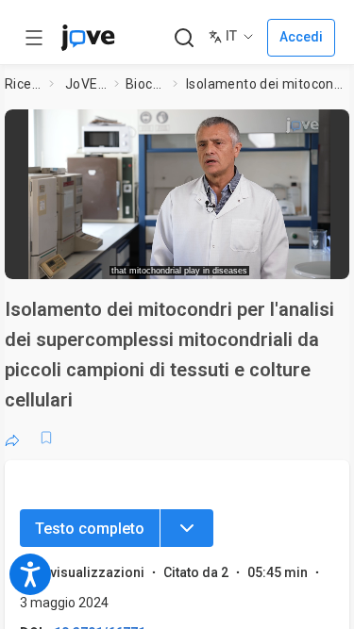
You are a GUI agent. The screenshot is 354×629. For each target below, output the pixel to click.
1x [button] (286, 258)
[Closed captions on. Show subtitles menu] (321, 259)
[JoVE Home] (87, 38)
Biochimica (146, 83)
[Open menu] (34, 38)
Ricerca (23, 83)
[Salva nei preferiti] (46, 437)
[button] (337, 127)
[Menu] (186, 528)
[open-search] (183, 38)
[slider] (109, 259)
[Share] (12, 437)
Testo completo (89, 529)
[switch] (204, 259)
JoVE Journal (86, 83)
